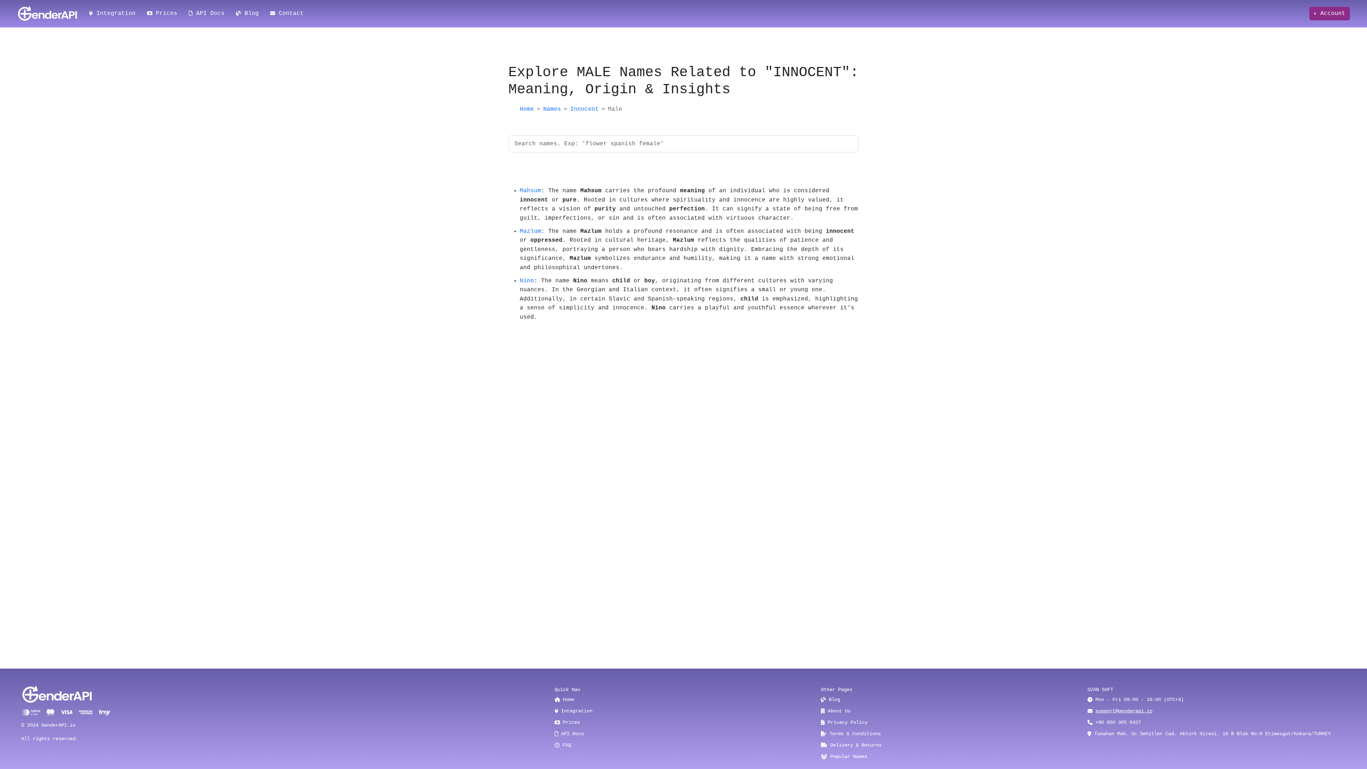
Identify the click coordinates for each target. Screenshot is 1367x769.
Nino (527, 281)
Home (527, 109)
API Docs (209, 13)
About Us (837, 711)
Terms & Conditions (854, 734)
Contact (289, 13)
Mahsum (530, 191)
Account (1331, 13)
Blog (250, 13)
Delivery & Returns (854, 745)
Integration (114, 13)
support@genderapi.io (1123, 711)
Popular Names (847, 756)
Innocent (584, 109)
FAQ (565, 745)
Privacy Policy (846, 722)
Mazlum (530, 231)
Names (552, 109)
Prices (164, 13)
